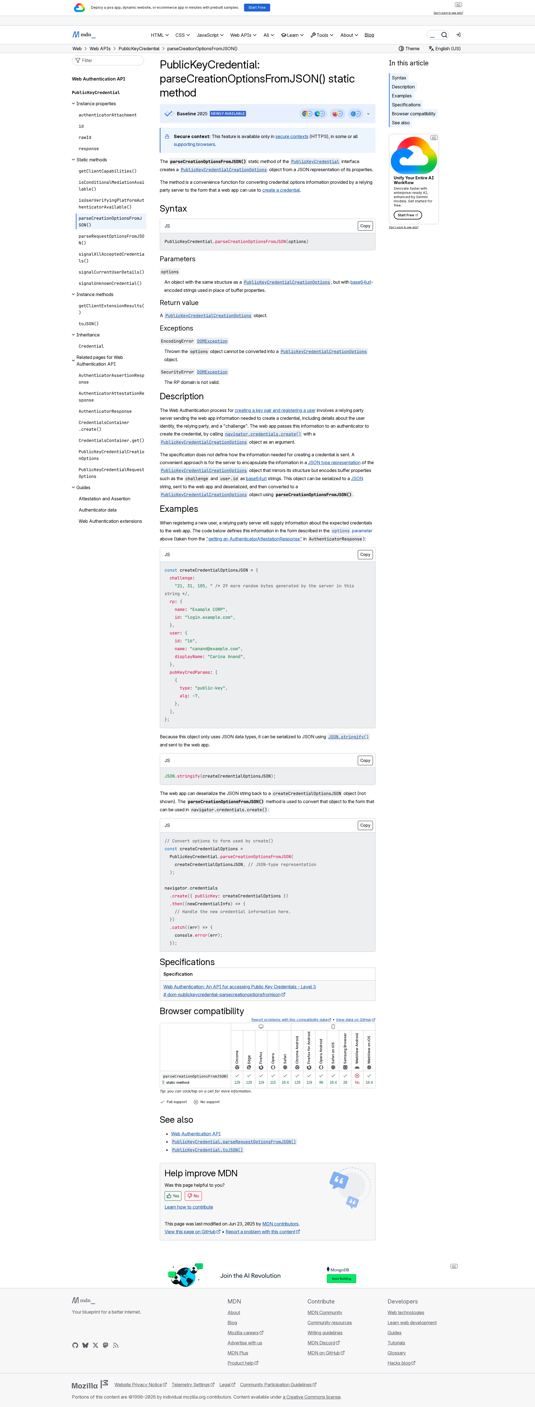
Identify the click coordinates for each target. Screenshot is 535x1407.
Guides (395, 1332)
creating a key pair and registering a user (275, 410)
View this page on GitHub (190, 1231)
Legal (225, 1384)
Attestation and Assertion (104, 498)
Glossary (397, 1353)
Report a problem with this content (260, 1231)
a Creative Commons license (312, 1397)
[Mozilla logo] (90, 1384)
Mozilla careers (243, 1332)
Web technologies (406, 1312)
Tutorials (396, 1343)
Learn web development (412, 1322)
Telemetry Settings (191, 1384)
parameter (352, 530)
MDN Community (325, 1312)
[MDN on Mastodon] (105, 1345)
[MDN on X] (95, 1345)
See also (401, 122)
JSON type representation (334, 462)
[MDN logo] (83, 1300)
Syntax (399, 78)
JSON (357, 478)
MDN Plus (237, 1353)
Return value (179, 303)
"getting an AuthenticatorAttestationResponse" (254, 539)
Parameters (177, 259)
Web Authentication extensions (110, 521)
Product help (240, 1363)
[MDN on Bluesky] (85, 1345)
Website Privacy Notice (138, 1384)
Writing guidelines (325, 1332)
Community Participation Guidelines (276, 1384)
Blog (369, 35)
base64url (360, 282)
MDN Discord (321, 1343)
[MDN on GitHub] (75, 1345)
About (233, 1312)
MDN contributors (280, 1224)
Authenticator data (98, 510)
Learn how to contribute (189, 1207)
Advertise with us (244, 1343)
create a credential (281, 190)
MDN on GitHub (324, 1353)
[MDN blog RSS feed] (115, 1345)
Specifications (406, 104)
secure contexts (292, 136)
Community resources (330, 1322)
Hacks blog (399, 1363)
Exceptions (176, 328)
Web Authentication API (196, 1133)
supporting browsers (194, 144)
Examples (402, 95)
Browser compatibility (414, 113)
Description (403, 87)
